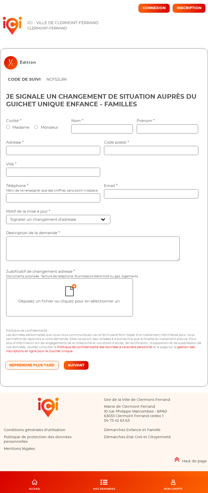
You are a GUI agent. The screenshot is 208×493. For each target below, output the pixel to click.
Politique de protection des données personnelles (38, 439)
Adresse (15, 142)
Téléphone (17, 186)
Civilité (14, 121)
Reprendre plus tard (32, 365)
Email (111, 186)
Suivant (76, 365)
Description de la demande (33, 233)
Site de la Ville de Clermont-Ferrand (137, 400)
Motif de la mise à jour (28, 211)
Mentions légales (19, 449)
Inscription (189, 8)
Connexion (154, 8)
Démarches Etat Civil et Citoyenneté (137, 437)
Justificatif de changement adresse (40, 272)
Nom (77, 121)
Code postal (116, 142)
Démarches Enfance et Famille (132, 430)
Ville (11, 164)
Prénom (146, 121)
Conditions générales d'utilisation (34, 430)
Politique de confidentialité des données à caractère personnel (104, 347)
